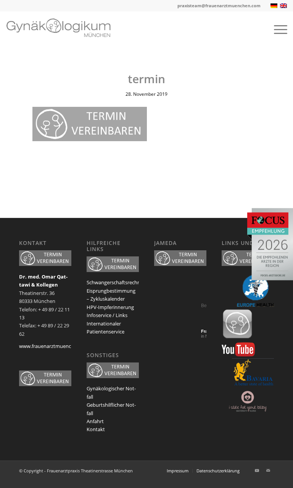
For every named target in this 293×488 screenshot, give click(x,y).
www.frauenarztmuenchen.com (55, 346)
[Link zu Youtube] (256, 470)
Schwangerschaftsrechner (116, 282)
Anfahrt (95, 421)
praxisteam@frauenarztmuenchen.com (219, 5)
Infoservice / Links (107, 315)
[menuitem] (276, 29)
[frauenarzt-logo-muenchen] (64, 29)
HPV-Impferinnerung (110, 307)
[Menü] (276, 29)
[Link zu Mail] (268, 470)
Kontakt (96, 429)
